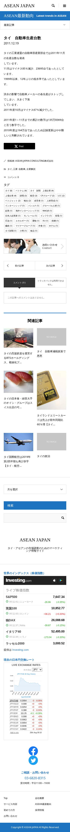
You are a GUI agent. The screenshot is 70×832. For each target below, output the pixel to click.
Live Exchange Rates (26, 665)
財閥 (22, 195)
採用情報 (39, 810)
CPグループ (46, 195)
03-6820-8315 (35, 778)
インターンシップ (13, 205)
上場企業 (9, 195)
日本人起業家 (11, 215)
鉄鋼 (54, 220)
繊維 (7, 225)
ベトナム (20, 190)
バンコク (32, 205)
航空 (32, 195)
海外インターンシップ (26, 210)
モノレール (29, 215)
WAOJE (46, 210)
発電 (57, 215)
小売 (22, 230)
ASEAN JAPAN (19, 5)
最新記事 (9, 25)
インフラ (45, 215)
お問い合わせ (10, 816)
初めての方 (9, 810)
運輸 (34, 220)
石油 (7, 220)
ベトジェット (11, 200)
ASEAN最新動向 (43, 804)
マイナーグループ (24, 225)
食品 (32, 230)
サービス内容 (10, 804)
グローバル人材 (50, 205)
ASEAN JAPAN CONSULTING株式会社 (34, 160)
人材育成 (51, 200)
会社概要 (39, 798)
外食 (40, 225)
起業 (7, 210)
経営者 (37, 200)
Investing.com (20, 649)
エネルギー (21, 220)
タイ (9, 169)
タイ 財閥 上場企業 (40, 190)
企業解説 (31, 169)
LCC (60, 195)
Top (5, 798)
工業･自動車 (19, 169)
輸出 (26, 200)
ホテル (52, 225)
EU (44, 220)
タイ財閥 (9, 230)
